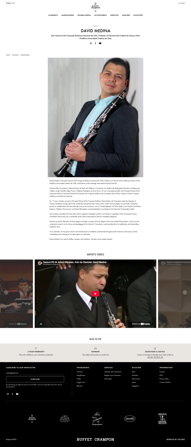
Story (133, 372)
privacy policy (10, 387)
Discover (138, 15)
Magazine (135, 386)
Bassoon (79, 386)
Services (114, 15)
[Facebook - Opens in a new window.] (95, 44)
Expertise (135, 375)
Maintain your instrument (112, 372)
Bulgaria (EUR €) (11, 439)
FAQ (161, 375)
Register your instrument (112, 375)
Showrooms (136, 379)
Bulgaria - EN (10, 3)
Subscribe (35, 379)
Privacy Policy (164, 379)
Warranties (108, 379)
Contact (162, 372)
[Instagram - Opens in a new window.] (91, 44)
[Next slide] (185, 292)
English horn (81, 382)
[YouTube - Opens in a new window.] (100, 44)
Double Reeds (84, 15)
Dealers (126, 15)
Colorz (181, 439)
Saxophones (67, 15)
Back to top (95, 339)
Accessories (100, 15)
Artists (134, 382)
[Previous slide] (6, 292)
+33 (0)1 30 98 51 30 (155, 357)
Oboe (79, 379)
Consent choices (165, 382)
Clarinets (53, 15)
